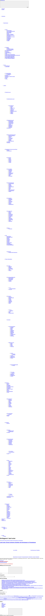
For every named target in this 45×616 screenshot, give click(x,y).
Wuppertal (8, 142)
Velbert (12, 112)
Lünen (10, 486)
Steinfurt (10, 203)
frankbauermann (32, 597)
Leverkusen (10, 138)
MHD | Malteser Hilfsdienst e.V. (10, 57)
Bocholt (10, 159)
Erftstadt (10, 402)
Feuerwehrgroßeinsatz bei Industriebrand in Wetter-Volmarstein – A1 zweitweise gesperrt (15, 584)
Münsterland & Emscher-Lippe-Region (11, 149)
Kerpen (10, 405)
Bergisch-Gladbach (12, 135)
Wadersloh (10, 221)
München (8, 512)
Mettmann (12, 110)
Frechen (10, 403)
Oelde (10, 217)
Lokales (5, 85)
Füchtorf (10, 216)
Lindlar (10, 124)
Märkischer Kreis (11, 342)
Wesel (8, 415)
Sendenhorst (11, 219)
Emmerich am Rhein (10, 386)
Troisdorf (10, 414)
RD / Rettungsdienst (8, 50)
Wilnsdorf (10, 289)
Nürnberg (8, 514)
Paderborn (8, 243)
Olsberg (12, 333)
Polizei (6, 29)
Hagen (8, 460)
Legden (10, 162)
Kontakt (3, 535)
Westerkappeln (11, 204)
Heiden (10, 161)
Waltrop (10, 191)
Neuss (8, 392)
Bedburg (10, 399)
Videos (3, 519)
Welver (10, 311)
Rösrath (10, 140)
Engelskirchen (11, 121)
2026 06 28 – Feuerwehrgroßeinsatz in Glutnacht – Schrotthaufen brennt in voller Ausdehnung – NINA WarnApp (19, 582)
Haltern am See (11, 186)
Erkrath (12, 106)
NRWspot (29, 598)
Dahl (9, 462)
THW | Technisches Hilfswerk (9, 58)
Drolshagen (10, 268)
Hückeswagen (11, 123)
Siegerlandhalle (13, 288)
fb (29, 596)
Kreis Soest (9, 296)
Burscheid (10, 136)
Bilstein (10, 267)
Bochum (8, 423)
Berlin (8, 504)
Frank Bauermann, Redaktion (35, 550)
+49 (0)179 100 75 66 (3, 562)
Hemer (12, 345)
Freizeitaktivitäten (8, 73)
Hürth (10, 404)
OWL (6, 235)
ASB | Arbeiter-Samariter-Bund (10, 54)
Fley (9, 466)
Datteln (10, 184)
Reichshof (10, 127)
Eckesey (10, 464)
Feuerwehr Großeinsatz (3, 597)
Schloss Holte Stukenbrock (13, 252)
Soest (10, 303)
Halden (10, 467)
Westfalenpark (11, 431)
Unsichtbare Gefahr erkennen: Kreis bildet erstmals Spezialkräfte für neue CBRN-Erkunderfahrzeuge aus (18, 581)
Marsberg (12, 331)
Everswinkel (11, 215)
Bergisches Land (8, 92)
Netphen (10, 281)
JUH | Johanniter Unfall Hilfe (9, 56)
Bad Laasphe (11, 278)
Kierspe (12, 355)
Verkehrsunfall (26, 599)
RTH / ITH (6, 51)
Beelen (10, 213)
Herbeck (10, 469)
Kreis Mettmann (11, 105)
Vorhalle (10, 473)
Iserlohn (12, 353)
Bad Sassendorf (11, 297)
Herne (10, 187)
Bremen (8, 505)
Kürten (10, 137)
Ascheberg (10, 169)
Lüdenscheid (13, 356)
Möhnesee (10, 301)
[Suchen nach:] (4, 573)
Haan (11, 107)
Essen (8, 453)
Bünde (8, 238)
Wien (8, 517)
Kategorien (3, 16)
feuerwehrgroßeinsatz (9, 597)
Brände (8, 48)
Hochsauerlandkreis (12, 326)
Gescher (10, 160)
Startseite (3, 8)
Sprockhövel (11, 444)
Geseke (10, 299)
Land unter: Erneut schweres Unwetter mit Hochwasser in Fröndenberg (18, 542)
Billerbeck (10, 170)
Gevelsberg (10, 441)
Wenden (10, 270)
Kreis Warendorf (9, 211)
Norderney (8, 513)
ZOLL (6, 53)
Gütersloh (8, 239)
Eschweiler (9, 387)
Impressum (3, 527)
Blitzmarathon (9, 32)
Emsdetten (10, 199)
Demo (8, 33)
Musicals (6, 77)
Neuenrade (12, 372)
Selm (9, 487)
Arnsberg (12, 327)
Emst (9, 465)
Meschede (12, 332)
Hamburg (8, 506)
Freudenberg (11, 279)
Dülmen (10, 172)
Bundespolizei (9, 30)
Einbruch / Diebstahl (10, 34)
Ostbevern (10, 218)
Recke (10, 202)
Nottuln (10, 174)
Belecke (12, 310)
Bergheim (10, 400)
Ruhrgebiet (7, 422)
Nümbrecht (10, 126)
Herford (8, 240)
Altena (12, 343)
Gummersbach (11, 122)
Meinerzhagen (13, 357)
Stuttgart (8, 516)
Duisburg (8, 432)
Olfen (9, 175)
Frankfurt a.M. (9, 507)
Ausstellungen (7, 65)
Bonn (8, 384)
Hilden (12, 108)
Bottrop (8, 150)
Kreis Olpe (8, 265)
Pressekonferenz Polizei (11, 36)
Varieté (6, 78)
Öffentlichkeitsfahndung (10, 35)
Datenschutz (4, 520)
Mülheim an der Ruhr (10, 496)
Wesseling (10, 406)
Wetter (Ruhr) (11, 451)
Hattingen (10, 442)
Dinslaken (8, 385)
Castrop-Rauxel (11, 183)
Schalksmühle (13, 375)
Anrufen (3, 9)
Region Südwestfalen (8, 259)
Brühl (9, 401)
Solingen (8, 141)
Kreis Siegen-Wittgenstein (11, 277)
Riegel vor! (8, 37)
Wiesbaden (9, 518)
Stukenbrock (9, 251)
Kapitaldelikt (9, 38)
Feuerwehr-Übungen (10, 49)
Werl (9, 312)
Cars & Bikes (7, 66)
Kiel (7, 510)
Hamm (8, 475)
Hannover (8, 508)
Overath (10, 139)
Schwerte (10, 494)
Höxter (8, 241)
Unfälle (8, 40)
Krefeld (8, 390)
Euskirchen (9, 388)
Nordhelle (12, 373)
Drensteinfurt (11, 214)
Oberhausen (9, 497)
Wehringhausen (11, 474)
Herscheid (12, 346)
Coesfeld (10, 171)
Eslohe (12, 329)
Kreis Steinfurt (9, 198)
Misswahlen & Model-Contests (10, 76)
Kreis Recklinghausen (10, 182)
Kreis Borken (9, 157)
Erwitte (10, 298)
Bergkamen (10, 482)
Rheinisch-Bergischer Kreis (11, 134)
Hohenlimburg (11, 470)
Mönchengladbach (10, 391)
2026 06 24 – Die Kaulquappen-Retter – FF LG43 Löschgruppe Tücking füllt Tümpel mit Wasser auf (17, 583)
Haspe (10, 468)
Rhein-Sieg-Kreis (9, 413)
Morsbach (10, 125)
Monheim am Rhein (14, 111)
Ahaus (10, 158)
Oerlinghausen (9, 242)
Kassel (8, 509)
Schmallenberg (13, 334)
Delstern (10, 463)
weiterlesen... (2, 560)
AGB (4, 528)
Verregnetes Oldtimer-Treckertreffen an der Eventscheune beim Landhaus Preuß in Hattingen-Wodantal (18, 587)
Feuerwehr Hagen (14, 597)
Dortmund (16, 595)
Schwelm (10, 443)
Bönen (10, 483)
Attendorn (10, 266)
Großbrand (40, 597)
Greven (10, 200)
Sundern (12, 335)
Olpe (9, 269)
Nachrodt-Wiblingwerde (14, 364)
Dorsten (10, 185)
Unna (10, 495)
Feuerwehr (7, 47)
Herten (10, 188)
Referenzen (3, 606)
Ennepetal (10, 440)
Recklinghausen (11, 190)
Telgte (10, 220)
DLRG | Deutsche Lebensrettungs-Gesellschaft (12, 55)
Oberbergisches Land (10, 120)
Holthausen (10, 471)
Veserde (13, 365)
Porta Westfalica (9, 244)
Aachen (8, 383)
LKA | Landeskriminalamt (11, 31)
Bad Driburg (9, 236)
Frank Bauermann (23, 597)
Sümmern (13, 354)
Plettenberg (12, 374)
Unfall (23, 599)
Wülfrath (12, 113)
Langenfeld (12, 109)
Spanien (8, 515)
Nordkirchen (11, 173)
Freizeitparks (9, 74)
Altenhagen (10, 461)
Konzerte (6, 75)
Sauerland (8, 319)
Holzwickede (11, 484)
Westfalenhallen (11, 430)
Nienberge (10, 228)
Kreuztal (10, 280)
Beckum (10, 212)
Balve (11, 344)
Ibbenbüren (10, 201)
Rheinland (7, 382)
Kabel (10, 472)
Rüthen (10, 302)
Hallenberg (12, 330)
